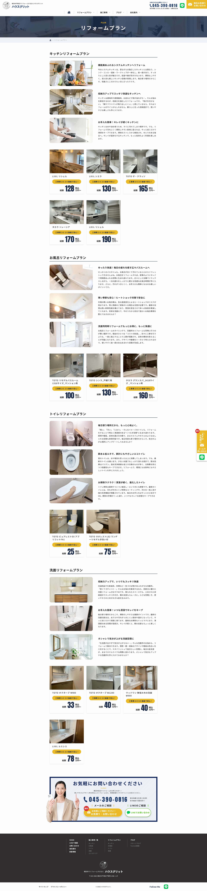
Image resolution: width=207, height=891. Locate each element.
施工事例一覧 (93, 840)
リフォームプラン (114, 840)
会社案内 (72, 849)
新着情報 (72, 852)
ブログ (132, 840)
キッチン (92, 843)
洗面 (90, 851)
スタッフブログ (135, 843)
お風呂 (91, 846)
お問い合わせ (74, 846)
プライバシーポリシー (59, 886)
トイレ (91, 848)
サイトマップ (43, 886)
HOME (71, 840)
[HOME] (69, 12)
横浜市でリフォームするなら (103, 871)
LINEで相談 (73, 843)
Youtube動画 (135, 846)
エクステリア (93, 853)
